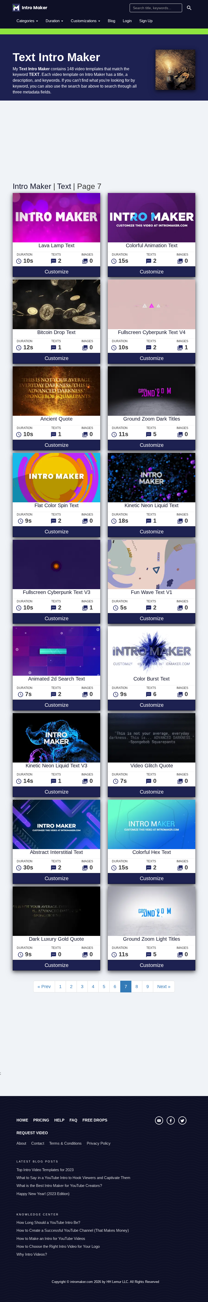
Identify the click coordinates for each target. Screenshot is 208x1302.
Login (127, 21)
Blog (111, 21)
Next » (163, 986)
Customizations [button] (84, 21)
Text (64, 186)
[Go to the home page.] (30, 7)
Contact (37, 1143)
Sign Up (145, 21)
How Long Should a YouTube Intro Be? (48, 1222)
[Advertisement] (104, 138)
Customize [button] (72, 271)
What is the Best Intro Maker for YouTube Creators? (59, 1185)
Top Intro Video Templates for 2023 (45, 1170)
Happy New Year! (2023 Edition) (43, 1194)
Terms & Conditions (65, 1143)
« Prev (44, 986)
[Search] (189, 7)
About (21, 1143)
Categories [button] (26, 21)
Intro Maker (32, 186)
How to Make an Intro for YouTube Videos (50, 1238)
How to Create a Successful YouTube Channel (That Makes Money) (72, 1230)
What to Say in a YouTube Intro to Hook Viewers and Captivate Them (73, 1177)
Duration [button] (53, 21)
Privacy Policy (99, 1143)
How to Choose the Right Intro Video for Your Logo (58, 1246)
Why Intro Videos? (31, 1254)
